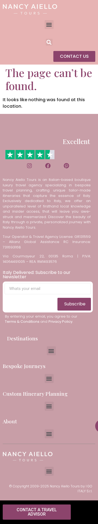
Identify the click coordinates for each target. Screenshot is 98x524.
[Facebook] (48, 166)
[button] (49, 24)
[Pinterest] (66, 166)
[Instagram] (29, 166)
